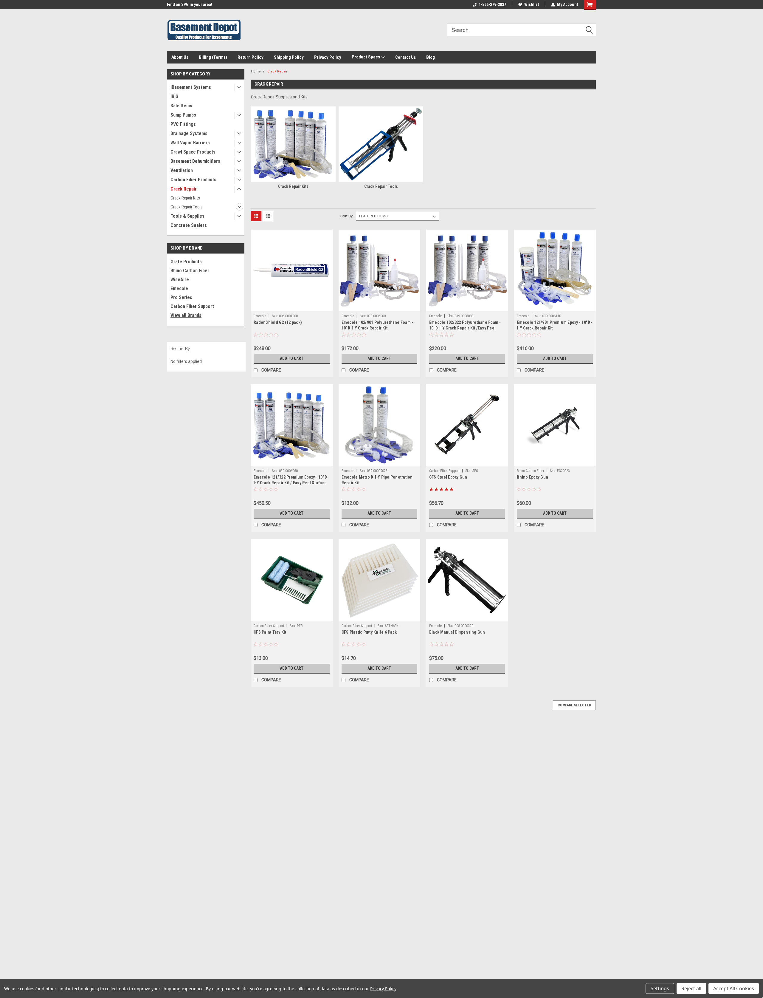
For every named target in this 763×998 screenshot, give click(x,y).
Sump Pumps (183, 115)
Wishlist (531, 4)
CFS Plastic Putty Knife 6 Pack (369, 632)
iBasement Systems (190, 87)
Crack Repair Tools (186, 207)
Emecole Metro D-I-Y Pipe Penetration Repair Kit (377, 480)
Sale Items (181, 106)
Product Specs (366, 57)
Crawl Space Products (192, 152)
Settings (660, 988)
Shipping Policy (289, 57)
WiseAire (179, 279)
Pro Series (181, 297)
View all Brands (185, 315)
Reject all (691, 988)
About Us (179, 57)
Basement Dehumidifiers (195, 161)
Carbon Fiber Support (192, 306)
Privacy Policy (327, 57)
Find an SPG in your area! (189, 4)
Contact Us (405, 57)
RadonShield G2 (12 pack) (278, 322)
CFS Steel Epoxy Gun (448, 477)
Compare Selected (574, 705)
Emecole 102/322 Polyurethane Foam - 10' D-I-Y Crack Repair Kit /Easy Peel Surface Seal (465, 328)
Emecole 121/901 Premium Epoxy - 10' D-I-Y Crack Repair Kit (554, 325)
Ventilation (181, 170)
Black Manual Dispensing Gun (457, 632)
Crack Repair (183, 189)
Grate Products (186, 261)
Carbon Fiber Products (193, 179)
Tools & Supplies (187, 216)
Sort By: (346, 216)
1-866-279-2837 (492, 4)
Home (256, 71)
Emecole (179, 288)
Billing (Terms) (213, 57)
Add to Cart (291, 358)
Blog (430, 57)
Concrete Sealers (188, 225)
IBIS (174, 96)
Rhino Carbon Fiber (189, 270)
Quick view (291, 306)
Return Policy (250, 57)
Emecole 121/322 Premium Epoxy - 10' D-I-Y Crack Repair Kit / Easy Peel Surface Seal (291, 483)
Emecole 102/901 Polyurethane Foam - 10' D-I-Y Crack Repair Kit (377, 325)
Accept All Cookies (733, 988)
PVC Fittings (183, 124)
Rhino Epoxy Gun (532, 477)
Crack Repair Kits (185, 198)
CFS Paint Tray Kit (270, 632)
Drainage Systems (188, 133)
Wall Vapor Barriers (190, 143)
